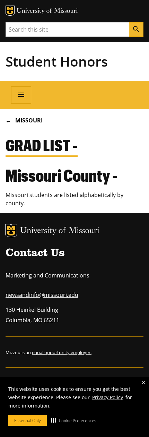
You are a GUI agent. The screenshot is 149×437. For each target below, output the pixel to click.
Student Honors (57, 61)
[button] (74, 420)
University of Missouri (59, 231)
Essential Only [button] (27, 420)
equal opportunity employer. (61, 352)
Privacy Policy (107, 397)
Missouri (29, 120)
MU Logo (11, 230)
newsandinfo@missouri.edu (42, 295)
